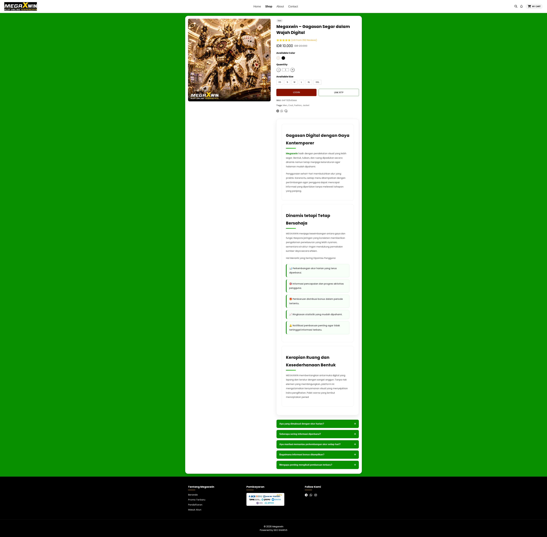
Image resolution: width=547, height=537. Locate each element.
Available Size (284, 76)
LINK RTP (338, 92)
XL (309, 82)
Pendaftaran (195, 504)
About (280, 6)
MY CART (536, 6)
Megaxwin (292, 153)
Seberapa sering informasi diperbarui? (317, 434)
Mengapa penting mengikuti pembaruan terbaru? (317, 465)
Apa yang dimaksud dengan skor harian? (317, 424)
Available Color (285, 53)
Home (257, 6)
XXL (317, 82)
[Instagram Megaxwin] (315, 495)
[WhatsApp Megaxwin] (311, 495)
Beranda (193, 494)
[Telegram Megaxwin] (306, 495)
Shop (268, 6)
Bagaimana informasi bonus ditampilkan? (317, 454)
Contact (293, 6)
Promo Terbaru (196, 499)
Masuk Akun (194, 509)
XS (279, 82)
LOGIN (296, 92)
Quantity (281, 64)
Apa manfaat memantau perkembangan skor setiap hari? (317, 444)
